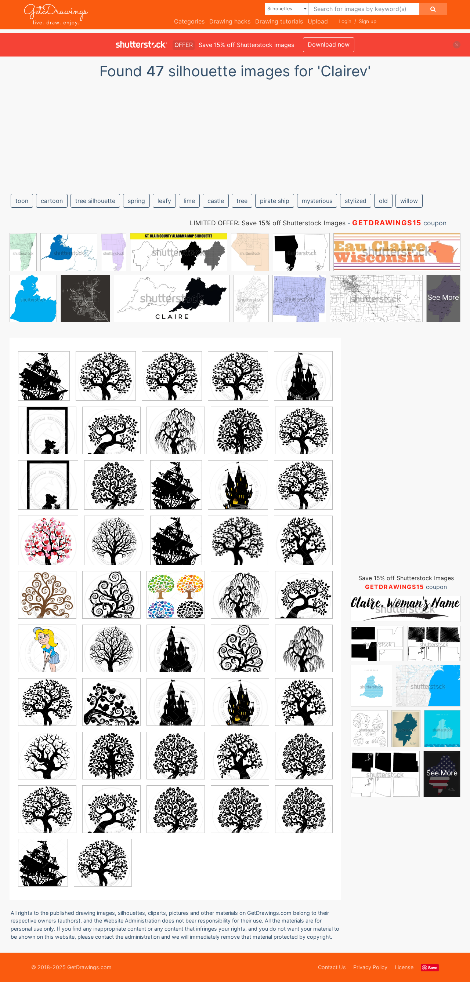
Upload (318, 21)
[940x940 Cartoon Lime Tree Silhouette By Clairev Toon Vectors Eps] (114, 490)
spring (136, 200)
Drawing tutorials (279, 21)
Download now (329, 44)
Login (345, 21)
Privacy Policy (370, 967)
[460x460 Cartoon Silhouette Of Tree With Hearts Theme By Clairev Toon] (48, 545)
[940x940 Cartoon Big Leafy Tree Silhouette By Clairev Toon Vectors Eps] (303, 707)
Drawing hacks (229, 21)
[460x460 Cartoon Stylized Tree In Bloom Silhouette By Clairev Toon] (111, 600)
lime (189, 200)
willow (409, 200)
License (404, 967)
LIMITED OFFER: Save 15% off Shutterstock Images (268, 223)
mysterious (317, 200)
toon (21, 200)
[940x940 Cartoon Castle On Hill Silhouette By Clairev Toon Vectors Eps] (238, 490)
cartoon (52, 200)
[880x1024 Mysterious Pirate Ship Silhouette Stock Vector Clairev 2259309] (43, 381)
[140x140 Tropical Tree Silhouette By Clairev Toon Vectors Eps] (303, 653)
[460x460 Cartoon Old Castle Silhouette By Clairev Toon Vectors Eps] (303, 381)
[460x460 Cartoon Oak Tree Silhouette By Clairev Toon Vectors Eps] (240, 436)
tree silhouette (95, 200)
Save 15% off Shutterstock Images (406, 578)
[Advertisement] (235, 133)
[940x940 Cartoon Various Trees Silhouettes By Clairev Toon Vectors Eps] (176, 600)
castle (215, 200)
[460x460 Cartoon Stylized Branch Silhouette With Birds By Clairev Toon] (111, 707)
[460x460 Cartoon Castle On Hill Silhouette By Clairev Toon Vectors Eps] (240, 707)
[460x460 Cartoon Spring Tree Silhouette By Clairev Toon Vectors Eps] (105, 381)
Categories (189, 21)
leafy (164, 200)
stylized (355, 200)
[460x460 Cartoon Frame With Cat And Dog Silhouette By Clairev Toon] (47, 436)
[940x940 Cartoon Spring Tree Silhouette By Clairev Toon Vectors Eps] (172, 381)
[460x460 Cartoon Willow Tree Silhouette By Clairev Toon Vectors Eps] (176, 436)
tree (241, 200)
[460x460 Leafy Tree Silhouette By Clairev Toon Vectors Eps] (111, 436)
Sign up (367, 21)
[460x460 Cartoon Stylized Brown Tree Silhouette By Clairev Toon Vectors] (47, 600)
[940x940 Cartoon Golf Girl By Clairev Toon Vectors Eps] (47, 654)
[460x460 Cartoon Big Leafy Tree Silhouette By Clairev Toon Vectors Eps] (303, 545)
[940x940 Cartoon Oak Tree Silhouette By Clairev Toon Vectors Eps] (111, 761)
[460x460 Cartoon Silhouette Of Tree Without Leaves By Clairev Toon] (114, 545)
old (383, 200)
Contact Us (332, 967)
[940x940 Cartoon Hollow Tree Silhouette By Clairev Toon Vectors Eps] (47, 761)
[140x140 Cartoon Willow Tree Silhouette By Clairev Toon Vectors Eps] (238, 545)
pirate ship (274, 200)
